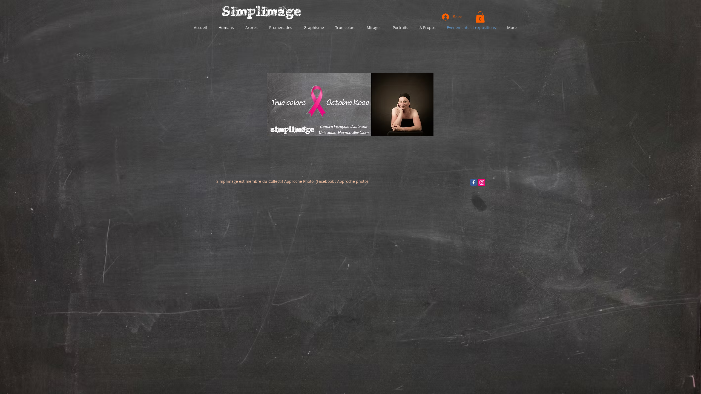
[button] (480, 17)
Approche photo (352, 181)
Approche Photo (299, 181)
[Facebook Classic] (473, 182)
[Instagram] (481, 182)
